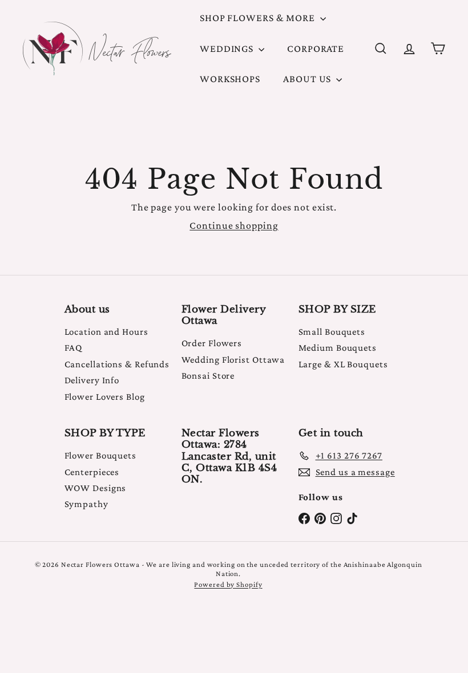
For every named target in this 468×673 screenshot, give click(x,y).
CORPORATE (315, 48)
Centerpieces (92, 472)
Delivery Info (92, 380)
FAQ (73, 347)
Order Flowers (212, 343)
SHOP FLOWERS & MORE (258, 17)
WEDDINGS (228, 48)
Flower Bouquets (100, 455)
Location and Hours (106, 331)
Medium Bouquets (337, 347)
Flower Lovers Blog (104, 396)
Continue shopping (233, 225)
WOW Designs (95, 488)
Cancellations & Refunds (117, 364)
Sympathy (86, 503)
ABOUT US (308, 78)
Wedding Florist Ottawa (233, 359)
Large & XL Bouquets (343, 364)
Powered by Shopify (228, 584)
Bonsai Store (208, 375)
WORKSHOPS (230, 78)
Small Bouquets (332, 331)
